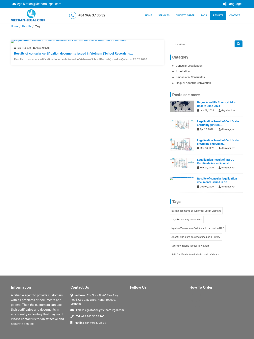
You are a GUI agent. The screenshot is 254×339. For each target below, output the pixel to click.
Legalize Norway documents (186, 219)
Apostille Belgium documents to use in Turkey (195, 237)
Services (163, 15)
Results (218, 15)
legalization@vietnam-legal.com (38, 4)
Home (148, 15)
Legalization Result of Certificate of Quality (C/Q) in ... (218, 123)
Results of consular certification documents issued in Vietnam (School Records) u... (73, 53)
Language (234, 4)
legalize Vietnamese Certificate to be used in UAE (197, 228)
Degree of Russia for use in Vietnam (190, 245)
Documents (197, 306)
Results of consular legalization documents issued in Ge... (217, 180)
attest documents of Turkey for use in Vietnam (196, 210)
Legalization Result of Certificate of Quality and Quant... (218, 142)
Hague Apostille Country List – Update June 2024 (216, 104)
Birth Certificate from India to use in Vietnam (195, 254)
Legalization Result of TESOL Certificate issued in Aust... (215, 161)
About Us (195, 295)
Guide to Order (185, 15)
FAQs (204, 15)
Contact (234, 15)
